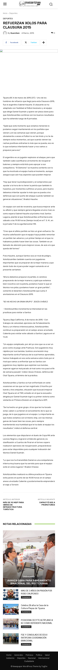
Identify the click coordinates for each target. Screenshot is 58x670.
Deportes (13, 13)
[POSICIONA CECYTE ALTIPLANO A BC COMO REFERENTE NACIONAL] (11, 624)
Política (39, 655)
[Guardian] (5, 33)
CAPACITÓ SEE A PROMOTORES (47, 503)
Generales (18, 655)
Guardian (15, 33)
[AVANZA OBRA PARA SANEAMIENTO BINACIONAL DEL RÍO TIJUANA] (29, 558)
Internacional (43, 658)
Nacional (32, 658)
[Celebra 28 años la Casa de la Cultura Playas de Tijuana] (11, 609)
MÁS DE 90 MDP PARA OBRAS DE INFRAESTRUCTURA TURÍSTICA (13, 505)
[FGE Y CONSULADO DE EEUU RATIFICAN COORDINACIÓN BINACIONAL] (11, 638)
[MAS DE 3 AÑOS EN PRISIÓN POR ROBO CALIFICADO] (11, 594)
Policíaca (29, 655)
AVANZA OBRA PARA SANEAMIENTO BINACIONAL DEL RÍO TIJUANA (29, 582)
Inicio (5, 13)
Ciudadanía (29, 577)
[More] (43, 42)
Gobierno (10, 658)
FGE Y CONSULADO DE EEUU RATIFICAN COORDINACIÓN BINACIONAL (34, 638)
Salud (47, 655)
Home (8, 655)
